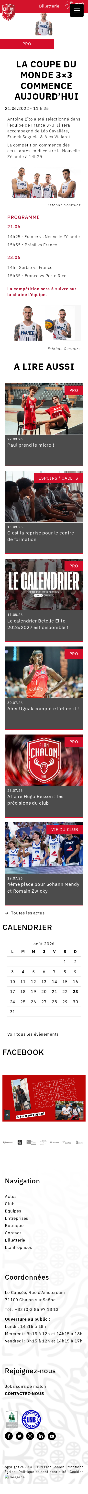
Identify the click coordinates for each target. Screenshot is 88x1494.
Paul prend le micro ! (30, 445)
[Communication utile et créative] (15, 1476)
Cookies (77, 1471)
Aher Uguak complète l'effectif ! (43, 708)
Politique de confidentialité (42, 1471)
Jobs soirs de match (25, 1386)
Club (9, 1203)
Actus (11, 1196)
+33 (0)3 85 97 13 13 (37, 1309)
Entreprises (16, 1218)
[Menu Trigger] (77, 10)
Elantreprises (18, 1247)
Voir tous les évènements (33, 1034)
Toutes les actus (28, 913)
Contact (13, 1233)
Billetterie (49, 6)
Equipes (13, 1211)
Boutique (14, 1225)
